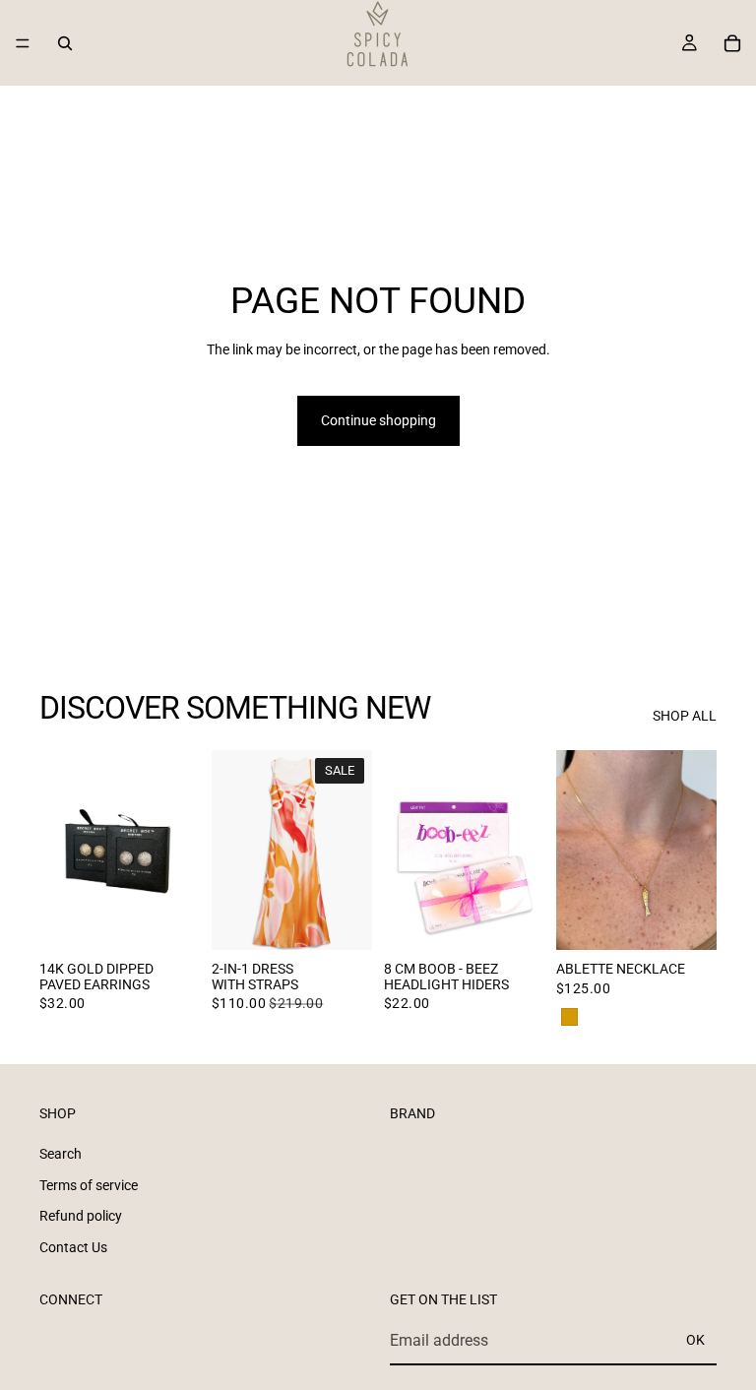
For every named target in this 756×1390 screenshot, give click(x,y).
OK (695, 1341)
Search (60, 1154)
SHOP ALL (685, 716)
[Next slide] (178, 849)
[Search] (65, 43)
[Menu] (22, 43)
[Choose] (169, 920)
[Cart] (732, 43)
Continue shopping (378, 420)
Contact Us (73, 1247)
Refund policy (80, 1216)
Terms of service (88, 1185)
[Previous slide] (61, 849)
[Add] (514, 920)
